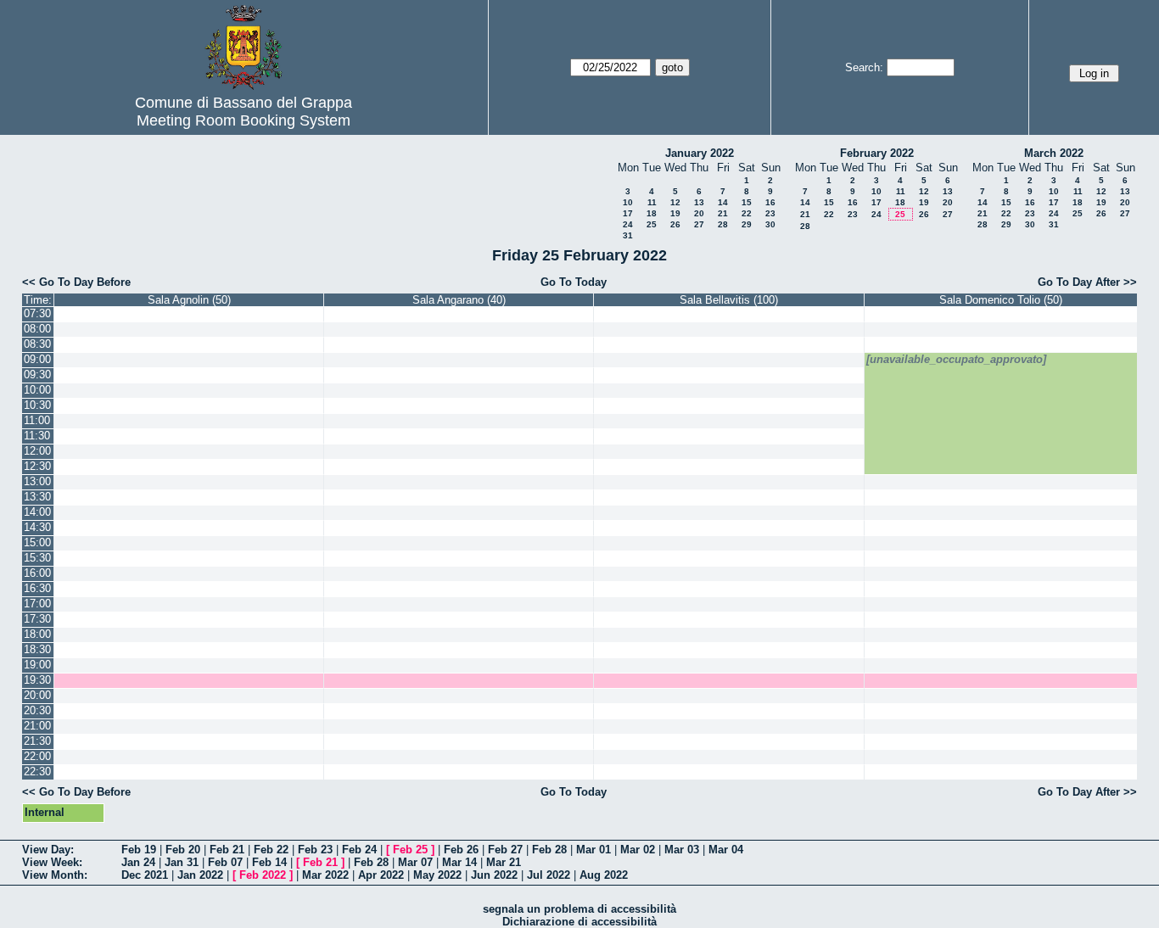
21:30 (37, 741)
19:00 (37, 664)
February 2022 (877, 153)
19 (675, 213)
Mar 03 (681, 849)
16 (770, 202)
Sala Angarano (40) (459, 299)
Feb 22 (271, 849)
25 (652, 224)
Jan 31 (182, 862)
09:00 (37, 359)
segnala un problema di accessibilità (579, 909)
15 (747, 202)
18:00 (37, 634)
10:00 (37, 389)
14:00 (37, 512)
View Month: (54, 875)
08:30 (37, 344)
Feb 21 (227, 849)
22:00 (37, 756)
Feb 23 (315, 849)
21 (723, 213)
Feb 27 (505, 849)
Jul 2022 (548, 875)
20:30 (37, 710)
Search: (864, 67)
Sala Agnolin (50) (189, 299)
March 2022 (1053, 153)
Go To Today (573, 282)
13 (699, 202)
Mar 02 (637, 849)
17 (628, 213)
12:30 (37, 466)
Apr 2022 (381, 875)
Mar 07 (415, 862)
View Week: (52, 862)
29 (747, 224)
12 (675, 202)
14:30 (37, 527)
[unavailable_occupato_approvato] (956, 359)
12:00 (37, 450)
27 (699, 224)
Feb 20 (182, 849)
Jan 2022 (200, 875)
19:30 (37, 680)
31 (628, 235)
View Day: (48, 849)
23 (770, 213)
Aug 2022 (604, 875)
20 (699, 213)
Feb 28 (549, 849)
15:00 (37, 542)
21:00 (37, 725)
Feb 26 (461, 849)
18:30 (37, 649)
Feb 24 (359, 849)
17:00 (37, 603)
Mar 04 (725, 849)
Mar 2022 (325, 875)
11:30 (37, 435)
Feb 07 (225, 862)
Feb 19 (138, 849)
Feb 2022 (262, 875)
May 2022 (437, 875)
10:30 (37, 405)
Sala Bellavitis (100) (729, 299)
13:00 (37, 481)
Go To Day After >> (1087, 282)
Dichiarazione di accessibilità (579, 921)
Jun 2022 (494, 875)
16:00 (37, 573)
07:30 (37, 313)
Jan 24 (138, 862)
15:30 (37, 557)
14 (723, 202)
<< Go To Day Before (76, 282)
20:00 (37, 695)
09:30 (37, 374)
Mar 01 (593, 849)
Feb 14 (269, 862)
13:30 (37, 496)
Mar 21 (503, 862)
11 (652, 202)
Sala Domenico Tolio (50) (1000, 299)
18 (652, 213)
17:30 (37, 618)
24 (628, 224)
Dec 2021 (144, 875)
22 (747, 213)
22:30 (37, 771)
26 (675, 224)
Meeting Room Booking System (243, 120)
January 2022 (699, 153)
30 (770, 224)
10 (628, 202)
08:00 (37, 328)
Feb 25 (410, 849)
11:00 (37, 420)
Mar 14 (459, 862)
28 (723, 224)
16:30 (37, 588)
